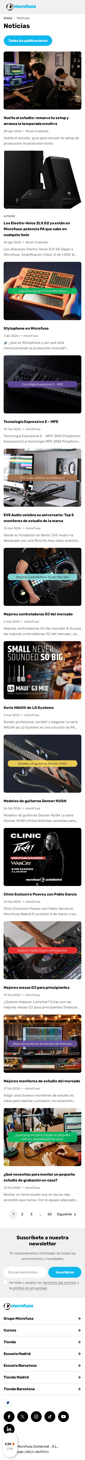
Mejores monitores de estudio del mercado (42, 1081)
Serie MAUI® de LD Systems (29, 707)
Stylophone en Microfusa (26, 328)
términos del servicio (59, 1283)
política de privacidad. (30, 1288)
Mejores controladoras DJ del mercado (38, 614)
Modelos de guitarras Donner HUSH (35, 801)
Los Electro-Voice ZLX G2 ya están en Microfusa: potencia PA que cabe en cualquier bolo (37, 229)
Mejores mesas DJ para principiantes (37, 987)
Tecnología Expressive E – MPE (31, 421)
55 (50, 1214)
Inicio (8, 18)
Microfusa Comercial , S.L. (37, 1446)
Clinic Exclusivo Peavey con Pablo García (40, 894)
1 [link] (13, 1214)
